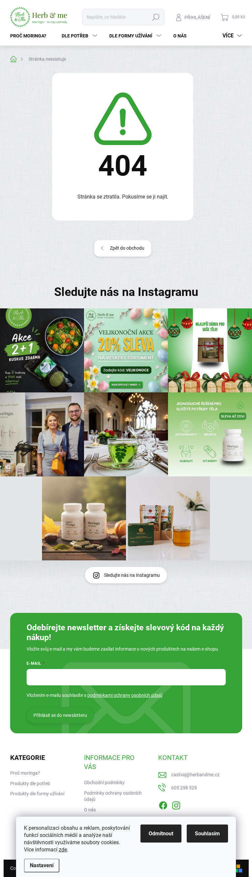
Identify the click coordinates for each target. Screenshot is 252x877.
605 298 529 (184, 787)
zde (63, 849)
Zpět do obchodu (127, 248)
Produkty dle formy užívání (37, 793)
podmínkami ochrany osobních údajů (124, 695)
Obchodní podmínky (104, 782)
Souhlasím (207, 833)
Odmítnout (161, 833)
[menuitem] (30, 36)
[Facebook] (163, 804)
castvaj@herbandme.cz (195, 774)
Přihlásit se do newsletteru (60, 715)
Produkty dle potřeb (30, 783)
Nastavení (41, 865)
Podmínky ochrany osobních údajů (113, 796)
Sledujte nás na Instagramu (132, 575)
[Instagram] (176, 804)
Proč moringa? (25, 773)
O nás (90, 809)
